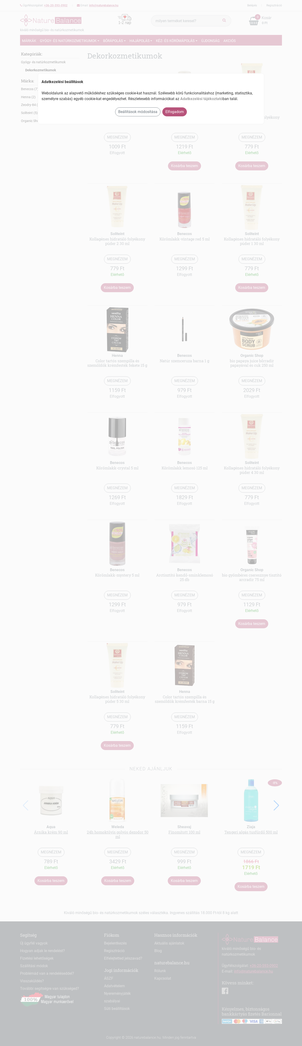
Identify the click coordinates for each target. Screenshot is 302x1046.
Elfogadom (174, 112)
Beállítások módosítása (137, 112)
